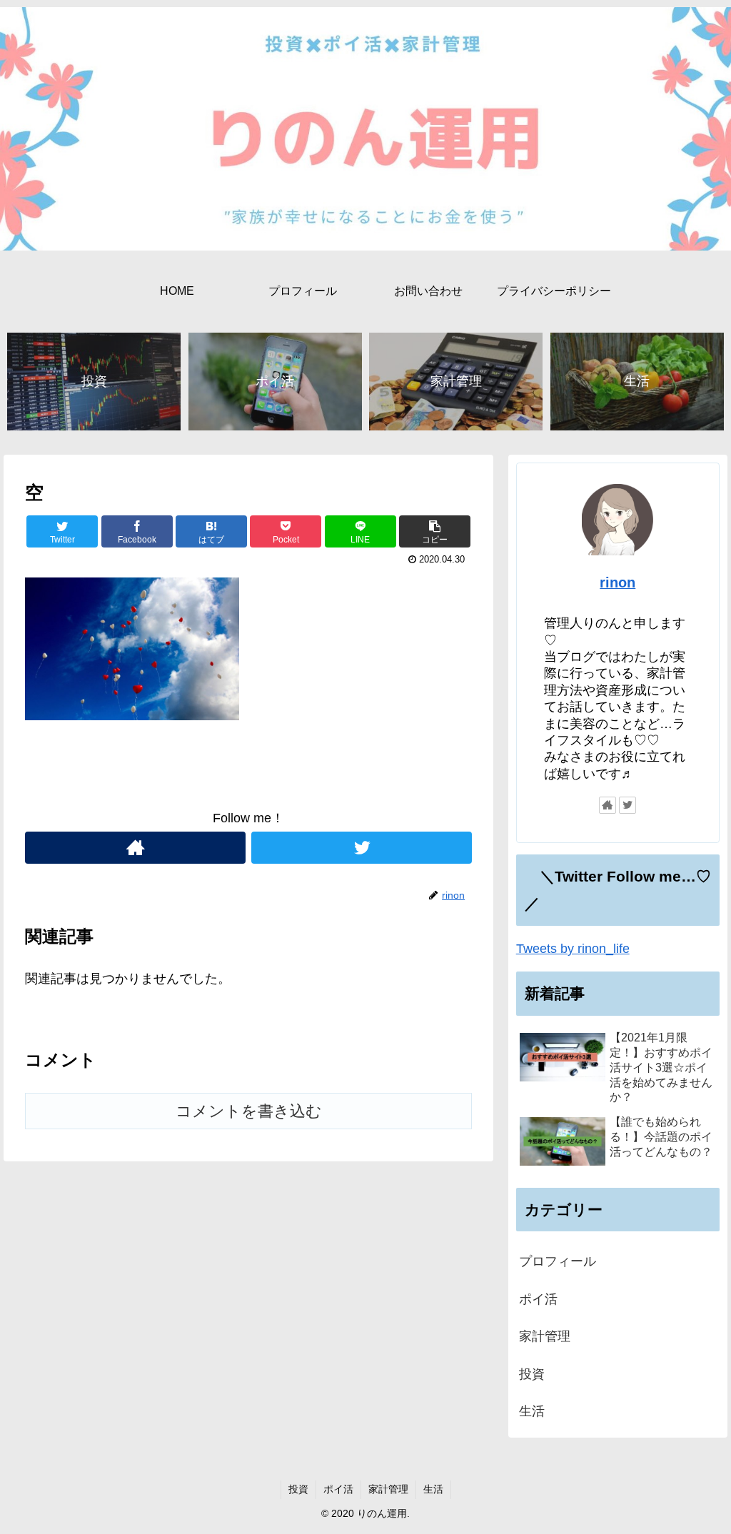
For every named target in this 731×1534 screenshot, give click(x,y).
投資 (532, 1374)
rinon (617, 582)
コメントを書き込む (249, 1111)
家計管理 (544, 1336)
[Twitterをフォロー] (361, 848)
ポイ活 (538, 1299)
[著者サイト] (135, 848)
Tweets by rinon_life (573, 949)
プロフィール (557, 1261)
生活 (532, 1411)
